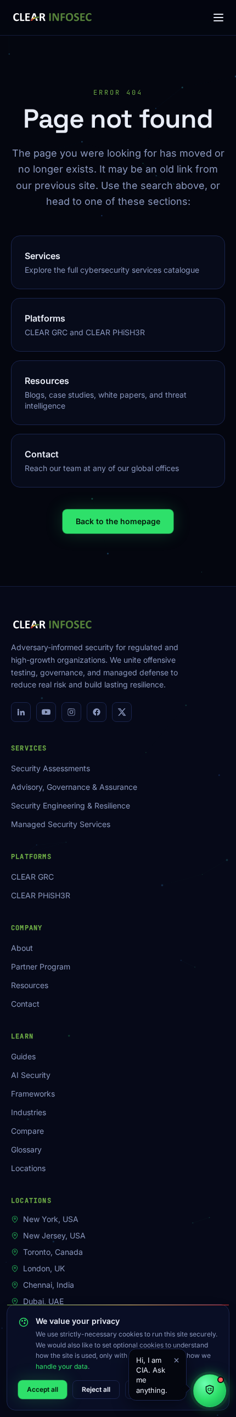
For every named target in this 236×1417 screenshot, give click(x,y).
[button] (157, 1375)
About (22, 948)
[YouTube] (46, 712)
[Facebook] (96, 712)
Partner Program (40, 966)
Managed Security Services (60, 824)
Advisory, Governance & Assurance (74, 786)
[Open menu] (218, 17)
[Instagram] (71, 712)
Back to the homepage (118, 521)
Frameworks (33, 1093)
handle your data (62, 1366)
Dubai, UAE (43, 1301)
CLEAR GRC (32, 876)
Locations (28, 1168)
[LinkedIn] (21, 712)
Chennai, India (48, 1284)
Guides (23, 1056)
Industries (28, 1112)
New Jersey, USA (54, 1235)
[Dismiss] (176, 1360)
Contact (25, 1003)
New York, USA (50, 1219)
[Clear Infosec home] (52, 17)
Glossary (26, 1149)
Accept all (42, 1389)
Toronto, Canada (53, 1252)
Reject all (96, 1389)
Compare (27, 1130)
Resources (29, 985)
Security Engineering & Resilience (70, 805)
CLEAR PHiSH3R (40, 895)
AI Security (30, 1075)
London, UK (44, 1268)
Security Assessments (50, 768)
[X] (122, 712)
